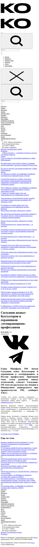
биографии (8, 66)
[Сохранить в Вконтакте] (16, 349)
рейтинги (4, 117)
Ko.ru (35, 537)
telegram (3, 149)
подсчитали (27, 423)
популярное (5, 154)
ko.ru (32, 543)
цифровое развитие (7, 121)
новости (3, 106)
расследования (6, 135)
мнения (7, 62)
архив (3, 137)
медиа (3, 128)
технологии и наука (7, 191)
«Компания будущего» (8, 138)
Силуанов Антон (6, 434)
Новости (12, 154)
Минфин (16, 434)
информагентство (7, 402)
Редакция (4, 151)
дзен (8, 149)
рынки (3, 112)
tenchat (19, 149)
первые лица (9, 60)
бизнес (7, 57)
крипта (3, 130)
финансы (8, 59)
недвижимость (6, 124)
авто (2, 126)
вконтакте (13, 149)
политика (4, 133)
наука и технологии (7, 122)
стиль (7, 64)
